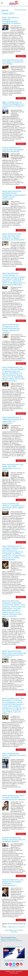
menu (2, 3)
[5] (15, 927)
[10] (23, 927)
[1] (8, 927)
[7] (18, 927)
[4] (13, 927)
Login (15, 930)
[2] (10, 927)
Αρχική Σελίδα (8, 930)
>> (14, 928)
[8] (19, 927)
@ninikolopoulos (14, 966)
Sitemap (20, 930)
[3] (11, 927)
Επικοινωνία (14, 931)
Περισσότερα (20, 56)
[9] (21, 927)
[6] (16, 927)
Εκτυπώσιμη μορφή (21, 9)
